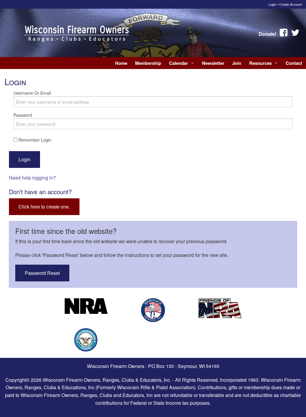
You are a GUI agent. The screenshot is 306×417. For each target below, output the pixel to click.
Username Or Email (32, 93)
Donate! (267, 33)
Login (272, 4)
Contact (294, 63)
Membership (148, 63)
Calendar (178, 63)
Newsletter (213, 63)
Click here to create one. (44, 206)
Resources (260, 63)
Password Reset (42, 272)
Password (22, 115)
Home (121, 63)
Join (236, 63)
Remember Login (34, 140)
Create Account (290, 4)
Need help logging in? (32, 177)
